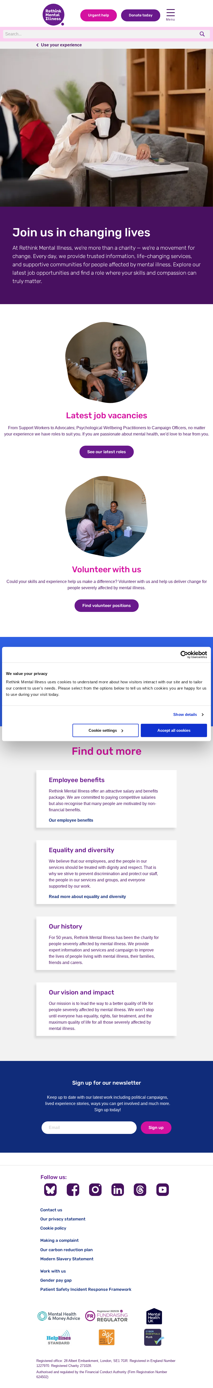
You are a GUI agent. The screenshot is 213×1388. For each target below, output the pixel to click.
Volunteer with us (106, 569)
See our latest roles (110, 451)
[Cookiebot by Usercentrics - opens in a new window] (184, 655)
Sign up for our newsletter (106, 1082)
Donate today (140, 15)
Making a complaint (59, 1240)
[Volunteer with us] (106, 557)
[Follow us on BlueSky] (50, 1189)
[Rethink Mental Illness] (53, 15)
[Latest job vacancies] (106, 403)
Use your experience (61, 45)
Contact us (51, 1209)
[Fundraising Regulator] (106, 1316)
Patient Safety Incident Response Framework (85, 1289)
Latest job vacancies (106, 415)
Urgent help (98, 15)
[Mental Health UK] (154, 1316)
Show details (185, 714)
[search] (203, 34)
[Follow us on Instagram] (95, 1189)
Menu (170, 19)
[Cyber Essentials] (154, 1337)
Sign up (156, 1127)
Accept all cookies (173, 730)
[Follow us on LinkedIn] (117, 1189)
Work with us (53, 1271)
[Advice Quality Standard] (106, 1337)
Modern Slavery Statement (67, 1258)
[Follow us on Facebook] (73, 1189)
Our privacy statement (62, 1219)
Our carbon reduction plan (66, 1249)
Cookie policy (53, 1228)
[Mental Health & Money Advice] (58, 1316)
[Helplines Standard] (58, 1337)
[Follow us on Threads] (140, 1189)
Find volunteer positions (110, 605)
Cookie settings (103, 730)
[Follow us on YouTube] (162, 1189)
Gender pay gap (56, 1280)
